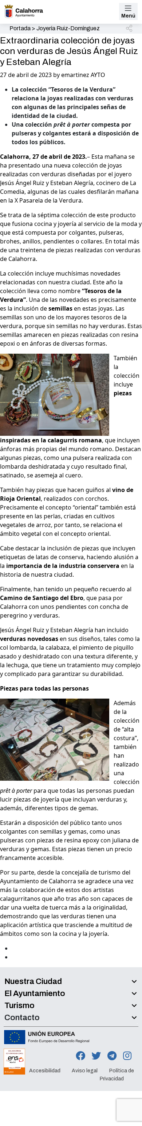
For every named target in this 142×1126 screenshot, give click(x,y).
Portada (20, 28)
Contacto (22, 1017)
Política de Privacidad (117, 1074)
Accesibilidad (44, 1070)
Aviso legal (85, 1070)
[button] (129, 29)
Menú (128, 16)
